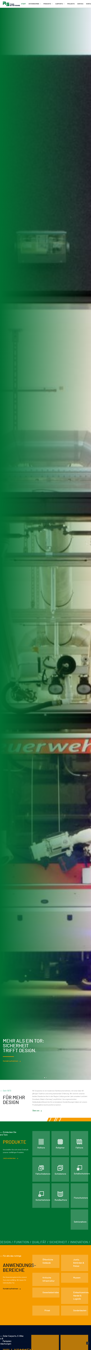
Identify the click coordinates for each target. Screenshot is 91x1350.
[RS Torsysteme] (11, 4)
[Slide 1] (45, 1077)
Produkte (47, 4)
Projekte (71, 4)
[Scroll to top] (87, 1343)
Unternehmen (34, 4)
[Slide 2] (46, 1077)
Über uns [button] (35, 1111)
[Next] (87, 543)
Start (23, 4)
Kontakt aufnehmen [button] (10, 1061)
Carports (59, 4)
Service (80, 4)
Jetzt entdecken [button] (9, 1158)
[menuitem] (23, 4)
